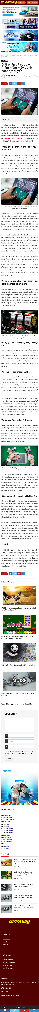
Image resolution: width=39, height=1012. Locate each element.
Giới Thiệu (23, 1008)
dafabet (8, 822)
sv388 (7, 848)
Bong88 (10, 817)
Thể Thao (5, 944)
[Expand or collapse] (35, 119)
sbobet (8, 846)
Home (2, 55)
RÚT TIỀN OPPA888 (8, 968)
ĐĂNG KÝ (21, 2)
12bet (8, 824)
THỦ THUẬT (9, 55)
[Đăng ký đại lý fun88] (19, 11)
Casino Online (6, 939)
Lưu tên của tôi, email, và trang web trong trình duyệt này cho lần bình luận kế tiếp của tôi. (19, 753)
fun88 (8, 835)
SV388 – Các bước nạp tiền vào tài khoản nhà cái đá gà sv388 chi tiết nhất (25, 861)
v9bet (8, 844)
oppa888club (10, 75)
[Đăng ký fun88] (19, 787)
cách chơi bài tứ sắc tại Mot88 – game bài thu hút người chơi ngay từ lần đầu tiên (18, 637)
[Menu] (2, 2)
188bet (10, 839)
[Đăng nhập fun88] (19, 47)
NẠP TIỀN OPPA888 (8, 965)
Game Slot (5, 942)
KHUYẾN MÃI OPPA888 (9, 962)
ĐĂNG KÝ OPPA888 (8, 959)
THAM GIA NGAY (32, 2)
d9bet (10, 828)
